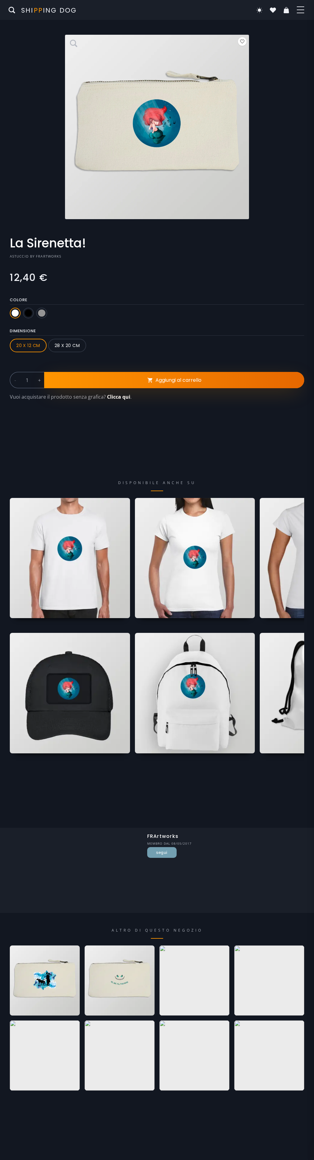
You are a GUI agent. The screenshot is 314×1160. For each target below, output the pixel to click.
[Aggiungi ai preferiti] (242, 41)
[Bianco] (15, 313)
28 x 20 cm (67, 345)
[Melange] (41, 313)
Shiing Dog (49, 10)
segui (161, 852)
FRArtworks (48, 256)
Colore (18, 299)
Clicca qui (118, 396)
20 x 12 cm (28, 345)
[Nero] (28, 313)
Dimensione (23, 330)
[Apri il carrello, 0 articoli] (286, 10)
